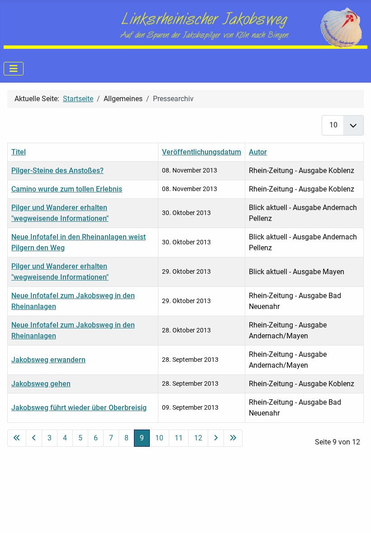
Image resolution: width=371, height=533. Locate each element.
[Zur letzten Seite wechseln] (233, 438)
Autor (258, 152)
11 (179, 438)
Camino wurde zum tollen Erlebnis (66, 189)
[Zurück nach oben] (355, 516)
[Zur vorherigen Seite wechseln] (34, 438)
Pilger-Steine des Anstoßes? (57, 170)
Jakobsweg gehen (41, 383)
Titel (18, 152)
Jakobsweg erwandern (48, 359)
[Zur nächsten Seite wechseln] (216, 438)
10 (159, 438)
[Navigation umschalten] (14, 68)
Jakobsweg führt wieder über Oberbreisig (79, 407)
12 (198, 438)
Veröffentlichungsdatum (201, 152)
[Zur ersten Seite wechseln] (16, 438)
